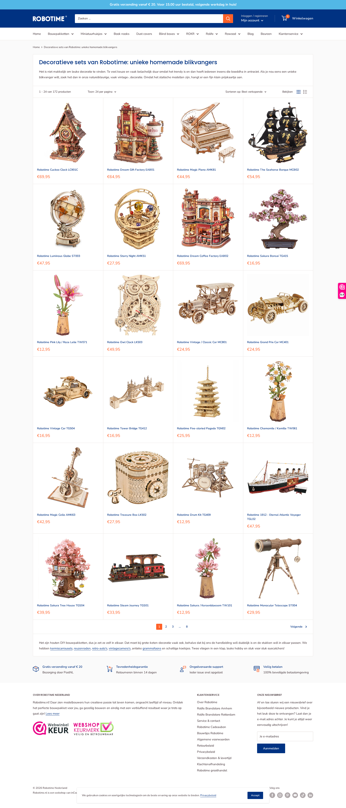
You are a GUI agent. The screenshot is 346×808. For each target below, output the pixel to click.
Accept (255, 795)
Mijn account (250, 20)
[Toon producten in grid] (298, 92)
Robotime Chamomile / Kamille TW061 (272, 428)
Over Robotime (207, 702)
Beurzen (266, 34)
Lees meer (52, 714)
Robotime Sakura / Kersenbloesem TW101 (204, 605)
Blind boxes (167, 34)
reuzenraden (82, 648)
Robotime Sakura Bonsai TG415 (267, 256)
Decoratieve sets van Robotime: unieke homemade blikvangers (80, 47)
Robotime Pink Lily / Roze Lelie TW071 (62, 342)
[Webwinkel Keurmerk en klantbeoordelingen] (51, 728)
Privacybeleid (206, 752)
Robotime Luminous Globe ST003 (58, 256)
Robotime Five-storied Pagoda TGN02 (201, 428)
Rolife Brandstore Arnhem (214, 708)
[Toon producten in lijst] (305, 92)
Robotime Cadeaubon (211, 727)
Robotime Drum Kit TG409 (194, 515)
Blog (250, 34)
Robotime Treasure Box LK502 (126, 515)
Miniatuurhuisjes (91, 34)
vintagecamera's (120, 648)
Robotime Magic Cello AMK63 (56, 515)
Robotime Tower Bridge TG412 (127, 428)
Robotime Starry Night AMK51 (126, 256)
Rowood (230, 34)
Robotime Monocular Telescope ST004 (272, 605)
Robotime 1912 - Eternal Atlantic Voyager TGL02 (274, 517)
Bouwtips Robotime (210, 733)
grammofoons (152, 648)
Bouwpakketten (58, 34)
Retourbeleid (205, 746)
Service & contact (208, 721)
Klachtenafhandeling (211, 764)
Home (37, 34)
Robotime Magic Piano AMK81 (196, 170)
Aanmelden (271, 748)
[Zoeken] (228, 18)
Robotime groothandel (212, 770)
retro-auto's (99, 648)
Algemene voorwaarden (213, 739)
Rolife (209, 34)
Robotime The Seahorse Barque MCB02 (273, 170)
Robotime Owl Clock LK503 (124, 342)
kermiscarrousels (61, 648)
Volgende (296, 627)
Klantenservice (288, 34)
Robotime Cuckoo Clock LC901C (57, 170)
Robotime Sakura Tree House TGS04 (60, 605)
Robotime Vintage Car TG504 (56, 428)
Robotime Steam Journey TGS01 (128, 605)
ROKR (190, 34)
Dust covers (144, 34)
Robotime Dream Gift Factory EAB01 (130, 170)
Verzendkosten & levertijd (214, 758)
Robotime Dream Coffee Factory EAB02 (202, 256)
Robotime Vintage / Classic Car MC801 (202, 342)
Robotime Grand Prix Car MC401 (268, 342)
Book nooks (121, 34)
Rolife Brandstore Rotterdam (216, 715)
